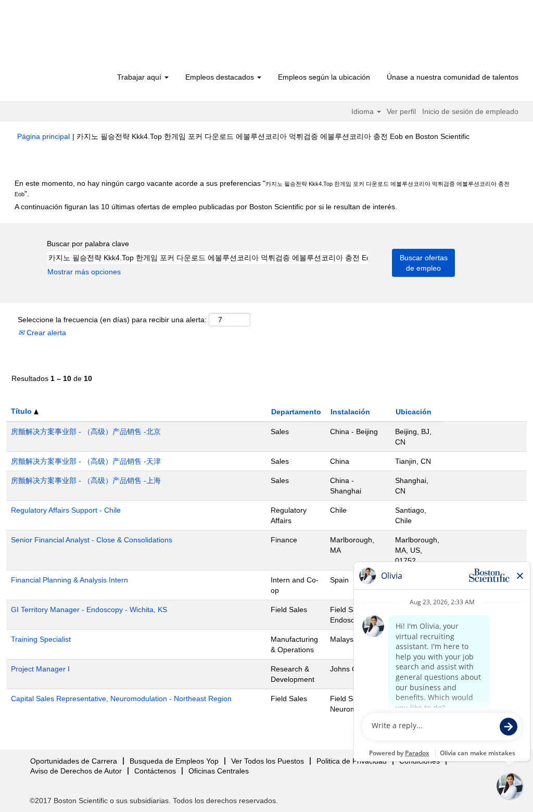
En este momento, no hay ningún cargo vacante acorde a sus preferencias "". (262, 188)
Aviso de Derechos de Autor (76, 771)
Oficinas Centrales (218, 771)
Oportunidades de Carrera (73, 761)
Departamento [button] (296, 412)
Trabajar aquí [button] (140, 77)
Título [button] (22, 411)
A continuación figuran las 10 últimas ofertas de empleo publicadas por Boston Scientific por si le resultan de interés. (206, 206)
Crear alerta (45, 332)
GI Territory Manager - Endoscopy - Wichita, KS (89, 609)
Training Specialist (41, 639)
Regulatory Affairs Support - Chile (66, 510)
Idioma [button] (363, 111)
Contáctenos (155, 771)
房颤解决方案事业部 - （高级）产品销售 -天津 (86, 461)
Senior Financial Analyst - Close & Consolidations (91, 540)
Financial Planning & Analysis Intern (69, 580)
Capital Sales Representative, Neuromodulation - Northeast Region (121, 698)
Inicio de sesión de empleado (470, 111)
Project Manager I (40, 669)
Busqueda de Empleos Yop (174, 761)
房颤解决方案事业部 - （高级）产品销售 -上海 (86, 480)
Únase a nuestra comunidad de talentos (452, 77)
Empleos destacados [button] (220, 77)
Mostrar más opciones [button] (84, 272)
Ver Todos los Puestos (267, 761)
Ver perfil (401, 111)
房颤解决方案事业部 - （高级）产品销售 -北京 (86, 431)
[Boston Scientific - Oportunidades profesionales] (76, 37)
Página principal (43, 136)
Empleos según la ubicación (324, 77)
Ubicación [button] (414, 412)
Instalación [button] (350, 412)
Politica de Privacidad (351, 761)
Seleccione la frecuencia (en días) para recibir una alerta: (112, 319)
